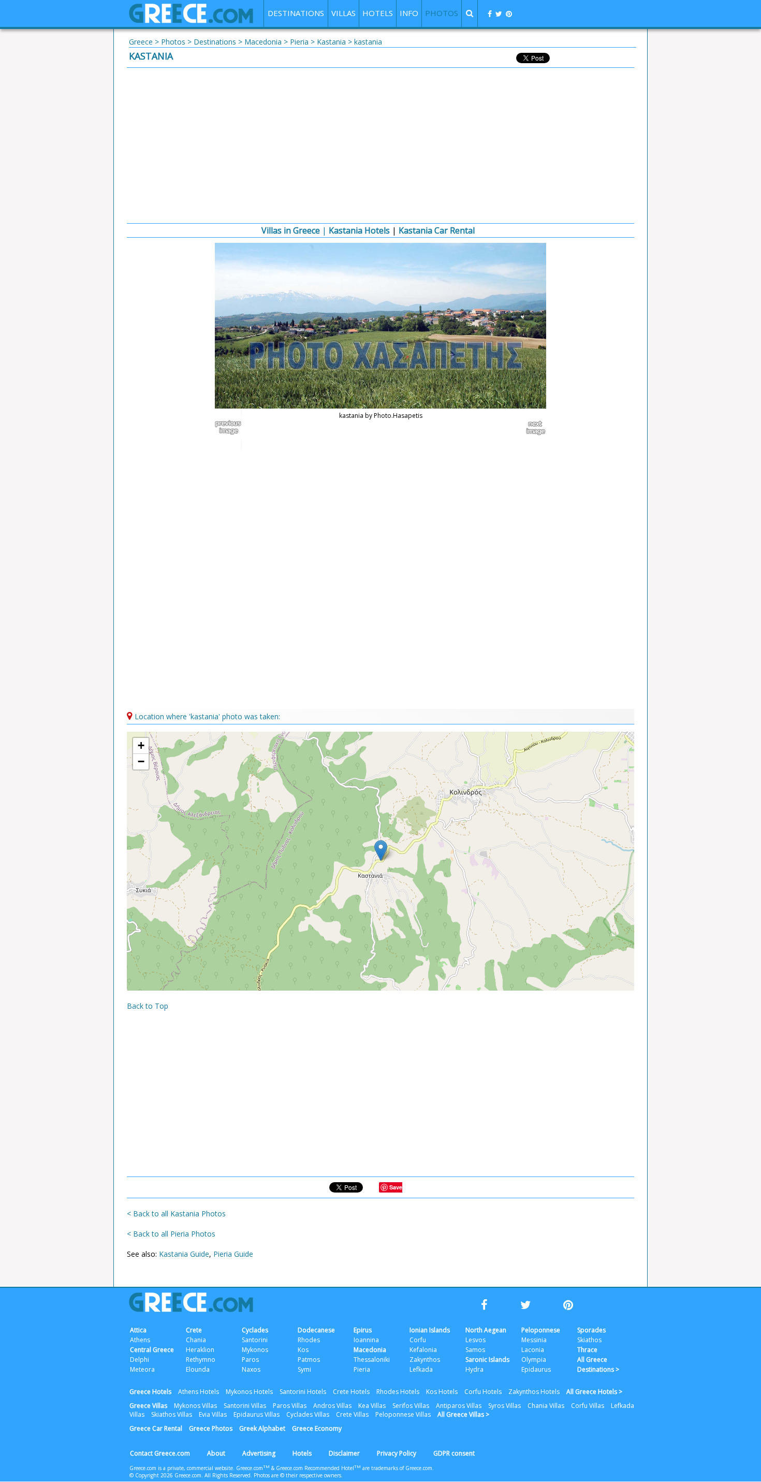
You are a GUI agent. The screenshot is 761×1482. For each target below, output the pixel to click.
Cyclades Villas (307, 1414)
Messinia (534, 1339)
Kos (303, 1349)
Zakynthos (424, 1359)
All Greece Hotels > (594, 1391)
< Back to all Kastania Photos (176, 1213)
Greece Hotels (150, 1391)
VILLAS (343, 13)
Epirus (363, 1330)
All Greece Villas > (463, 1414)
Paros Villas (289, 1405)
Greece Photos (210, 1428)
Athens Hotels (198, 1391)
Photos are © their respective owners (297, 1475)
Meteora (142, 1369)
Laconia (532, 1349)
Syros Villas (504, 1405)
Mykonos (255, 1349)
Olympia (533, 1359)
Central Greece (152, 1349)
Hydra (474, 1369)
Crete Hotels (351, 1391)
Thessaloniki (372, 1359)
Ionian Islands (429, 1330)
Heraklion (200, 1349)
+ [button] (141, 745)
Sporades (591, 1330)
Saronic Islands (487, 1359)
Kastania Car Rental (437, 230)
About (216, 1453)
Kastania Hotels (359, 230)
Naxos (251, 1369)
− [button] (141, 761)
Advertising (258, 1453)
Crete (194, 1330)
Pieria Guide (233, 1254)
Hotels (302, 1453)
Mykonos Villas (195, 1405)
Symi (304, 1369)
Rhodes (309, 1339)
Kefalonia (423, 1349)
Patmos (309, 1359)
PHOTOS (441, 13)
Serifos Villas (410, 1405)
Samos (475, 1349)
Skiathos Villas (171, 1414)
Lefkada (421, 1369)
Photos (173, 42)
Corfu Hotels (483, 1391)
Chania (196, 1339)
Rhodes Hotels (397, 1391)
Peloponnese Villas (403, 1414)
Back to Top (147, 1006)
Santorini (255, 1339)
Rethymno (200, 1359)
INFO (409, 13)
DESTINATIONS (296, 13)
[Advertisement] (380, 145)
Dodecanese (316, 1330)
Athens (140, 1339)
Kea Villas (372, 1405)
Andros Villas (332, 1405)
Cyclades (255, 1330)
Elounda (198, 1369)
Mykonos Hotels (249, 1391)
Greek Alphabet (262, 1428)
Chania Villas (546, 1405)
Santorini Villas (245, 1405)
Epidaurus (536, 1369)
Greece (141, 42)
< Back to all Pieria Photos (171, 1234)
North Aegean (485, 1330)
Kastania (331, 42)
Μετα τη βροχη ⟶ (531, 427)
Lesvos (475, 1339)
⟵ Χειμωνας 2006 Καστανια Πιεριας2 (230, 427)
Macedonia (263, 42)
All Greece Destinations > (598, 1364)
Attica (138, 1330)
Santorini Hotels (303, 1391)
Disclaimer (344, 1453)
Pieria (299, 42)
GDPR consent (454, 1453)
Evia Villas (213, 1414)
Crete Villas (352, 1414)
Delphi (139, 1359)
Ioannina (366, 1339)
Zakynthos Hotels (534, 1391)
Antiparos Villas (458, 1405)
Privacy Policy (396, 1453)
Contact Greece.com (160, 1453)
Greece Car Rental (155, 1428)
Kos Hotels (442, 1391)
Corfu (417, 1339)
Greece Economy (317, 1428)
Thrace (587, 1349)
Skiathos (589, 1339)
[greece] (191, 20)
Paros (250, 1359)
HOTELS (377, 13)
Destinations (215, 42)
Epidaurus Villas (256, 1414)
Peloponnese (540, 1330)
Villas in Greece (290, 230)
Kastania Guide (184, 1254)
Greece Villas (148, 1405)
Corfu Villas (587, 1405)
